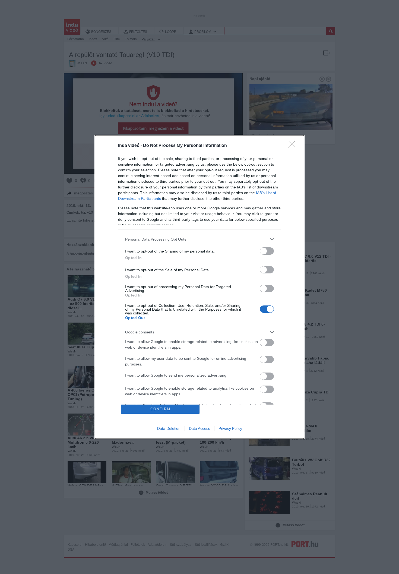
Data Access (199, 428)
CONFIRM (160, 409)
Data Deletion (168, 428)
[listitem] (199, 239)
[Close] (293, 146)
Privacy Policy (230, 428)
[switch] (267, 251)
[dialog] (199, 287)
